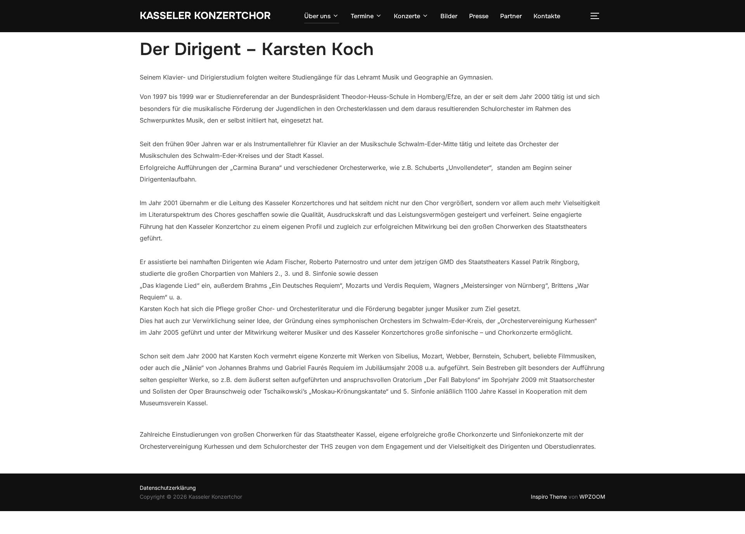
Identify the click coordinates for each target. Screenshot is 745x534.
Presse (479, 16)
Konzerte (407, 16)
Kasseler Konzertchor (205, 15)
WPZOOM (592, 496)
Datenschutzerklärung (168, 487)
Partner (511, 16)
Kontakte (547, 16)
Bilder (448, 16)
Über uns (317, 16)
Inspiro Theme (549, 496)
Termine (362, 16)
